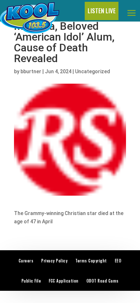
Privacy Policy (54, 261)
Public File (31, 281)
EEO (118, 261)
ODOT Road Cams (103, 281)
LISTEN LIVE (102, 10)
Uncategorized (92, 71)
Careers (26, 261)
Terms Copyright (91, 261)
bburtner (30, 71)
